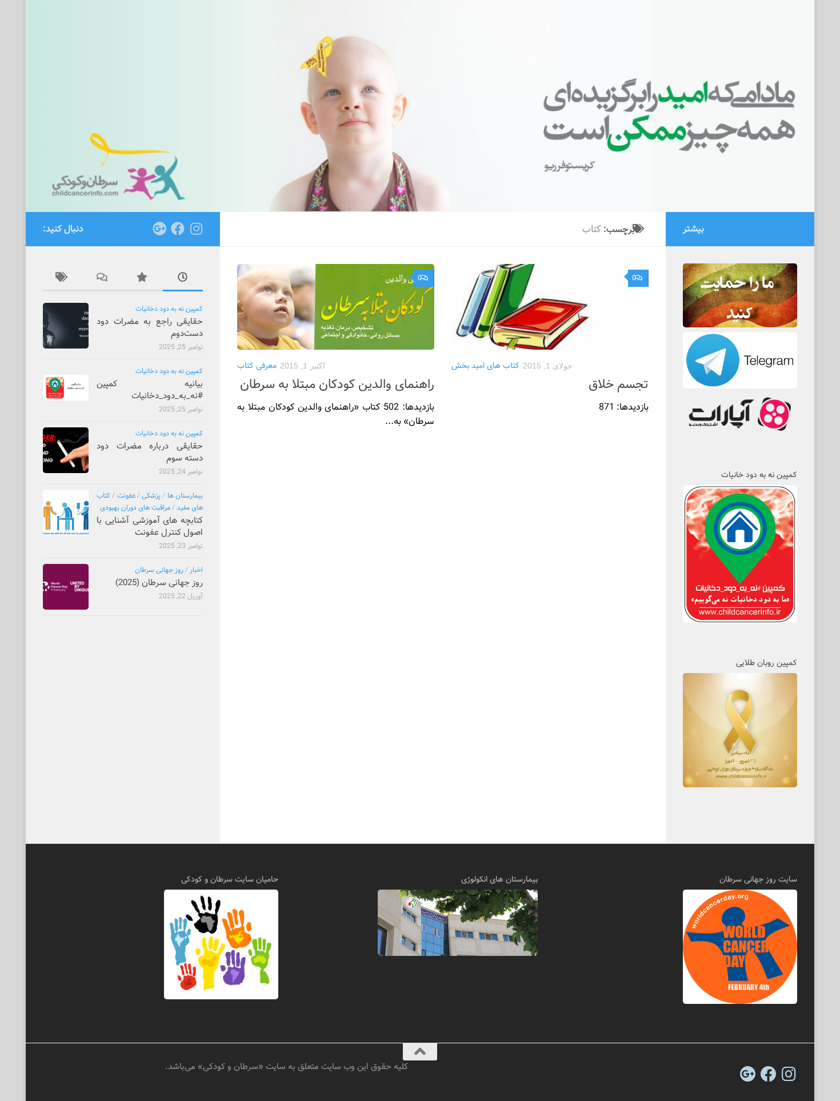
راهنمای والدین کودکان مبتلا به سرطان (337, 384)
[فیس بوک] (178, 228)
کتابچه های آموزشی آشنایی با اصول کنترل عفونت (150, 526)
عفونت (126, 495)
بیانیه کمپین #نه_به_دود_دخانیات (150, 390)
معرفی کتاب (257, 365)
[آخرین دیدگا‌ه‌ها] (103, 279)
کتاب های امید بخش (485, 365)
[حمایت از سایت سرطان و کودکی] (740, 325)
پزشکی (151, 495)
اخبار (196, 569)
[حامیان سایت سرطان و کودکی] (221, 997)
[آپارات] (740, 432)
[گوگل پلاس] (159, 228)
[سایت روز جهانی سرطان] (740, 1001)
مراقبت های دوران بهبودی (135, 507)
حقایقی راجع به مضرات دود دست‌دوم (150, 328)
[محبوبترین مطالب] (143, 279)
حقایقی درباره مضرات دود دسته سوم (150, 452)
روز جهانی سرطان (159, 569)
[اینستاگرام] (196, 228)
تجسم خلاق (619, 384)
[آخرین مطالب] (183, 279)
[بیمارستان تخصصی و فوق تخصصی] (458, 953)
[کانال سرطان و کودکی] (740, 386)
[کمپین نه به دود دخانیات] (740, 620)
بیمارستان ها (185, 495)
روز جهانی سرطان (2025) (159, 583)
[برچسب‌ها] (63, 279)
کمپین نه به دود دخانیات (169, 308)
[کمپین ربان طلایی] (740, 785)
